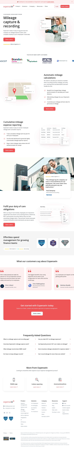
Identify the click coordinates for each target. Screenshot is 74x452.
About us (44, 403)
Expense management (24, 404)
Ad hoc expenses (25, 415)
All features (23, 422)
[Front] (8, 6)
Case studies (55, 403)
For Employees (34, 403)
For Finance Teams (34, 408)
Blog (53, 405)
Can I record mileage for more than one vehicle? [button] (54, 354)
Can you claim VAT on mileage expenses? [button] (54, 339)
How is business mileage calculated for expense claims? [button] (54, 349)
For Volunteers (34, 411)
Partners (44, 407)
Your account (67, 405)
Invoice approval (24, 413)
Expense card (24, 407)
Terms (11, 433)
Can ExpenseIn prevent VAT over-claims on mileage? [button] (54, 344)
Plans (46, 6)
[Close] (72, 1)
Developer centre (56, 412)
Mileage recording (23, 410)
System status (65, 410)
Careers (43, 412)
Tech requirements (65, 412)
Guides (53, 407)
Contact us (44, 405)
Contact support (66, 407)
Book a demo (65, 6)
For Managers (34, 405)
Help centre (54, 410)
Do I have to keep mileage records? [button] (19, 354)
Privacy (5, 433)
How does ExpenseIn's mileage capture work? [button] (19, 344)
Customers (44, 410)
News (43, 414)
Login (56, 6)
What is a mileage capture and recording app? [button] (19, 339)
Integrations (23, 417)
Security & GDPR (45, 416)
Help (65, 403)
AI (21, 419)
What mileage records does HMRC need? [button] (19, 349)
